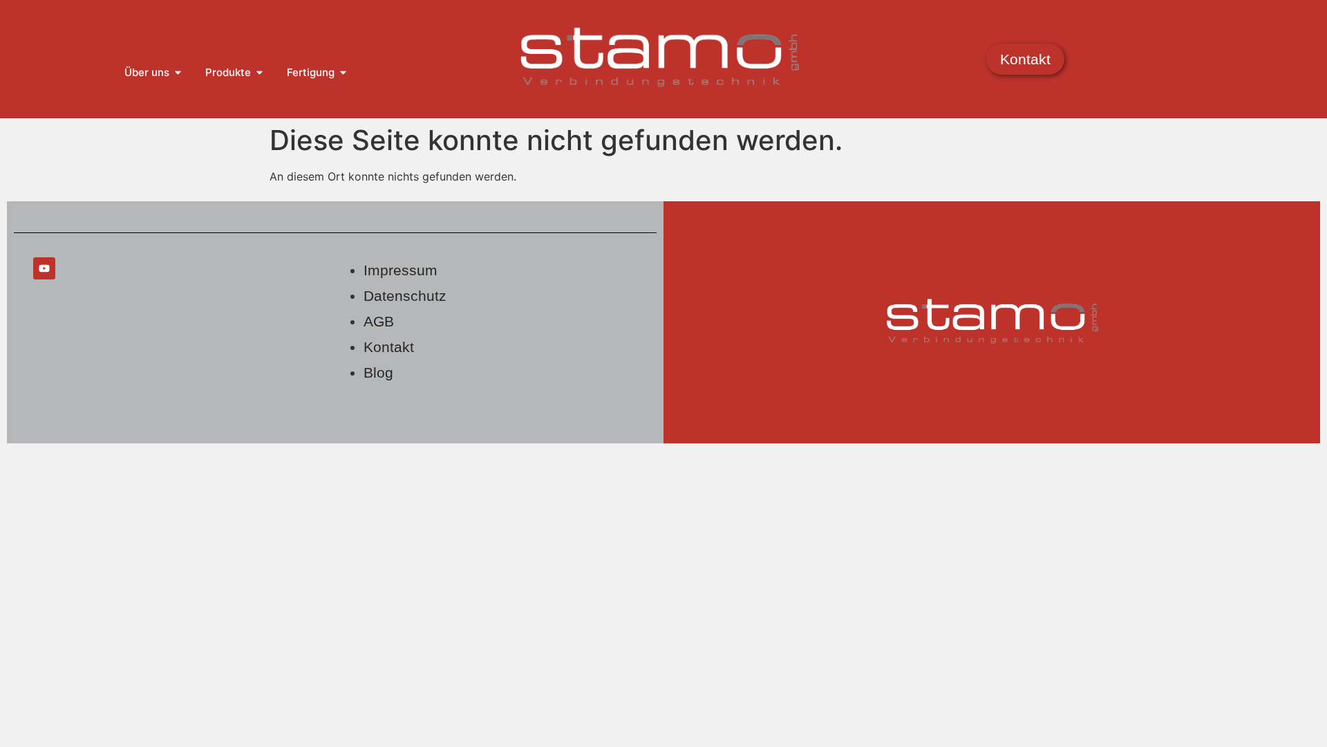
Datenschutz (405, 296)
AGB (379, 321)
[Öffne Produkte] (259, 73)
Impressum (400, 270)
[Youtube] (44, 268)
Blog (378, 372)
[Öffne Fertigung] (343, 73)
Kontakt (389, 347)
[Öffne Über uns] (178, 73)
